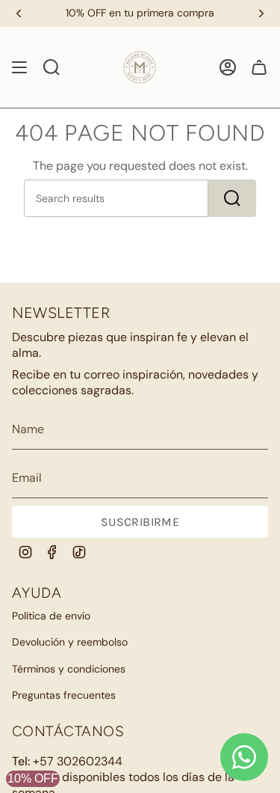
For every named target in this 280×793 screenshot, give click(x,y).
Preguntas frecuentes (64, 695)
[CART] (259, 67)
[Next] (261, 13)
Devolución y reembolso (70, 642)
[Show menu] (19, 67)
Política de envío (51, 615)
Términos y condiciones (68, 669)
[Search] (232, 198)
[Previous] (18, 13)
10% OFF (32, 778)
